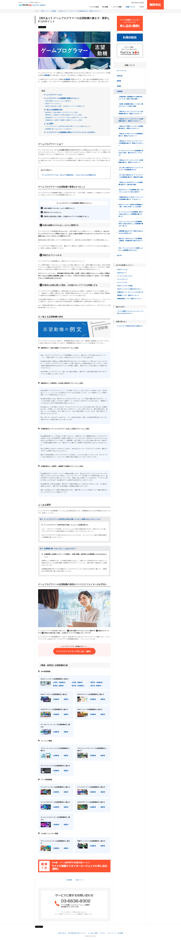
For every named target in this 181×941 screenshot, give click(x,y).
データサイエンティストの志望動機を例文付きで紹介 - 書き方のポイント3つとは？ (131, 153)
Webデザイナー (122, 273)
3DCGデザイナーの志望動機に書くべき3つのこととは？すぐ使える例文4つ (131, 191)
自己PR (119, 255)
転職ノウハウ (80, 880)
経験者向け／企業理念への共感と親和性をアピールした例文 (63, 115)
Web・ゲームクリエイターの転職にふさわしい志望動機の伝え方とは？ (131, 249)
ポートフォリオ (121, 70)
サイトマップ (111, 933)
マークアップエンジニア (124, 276)
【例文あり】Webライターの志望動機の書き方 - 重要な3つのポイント (131, 135)
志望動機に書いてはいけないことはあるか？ (58, 129)
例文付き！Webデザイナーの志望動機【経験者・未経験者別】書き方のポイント (131, 241)
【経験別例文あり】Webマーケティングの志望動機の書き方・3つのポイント (131, 198)
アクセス (102, 933)
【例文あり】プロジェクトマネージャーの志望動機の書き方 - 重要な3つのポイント (131, 143)
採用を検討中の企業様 (137, 2)
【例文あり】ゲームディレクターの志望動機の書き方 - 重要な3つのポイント (131, 161)
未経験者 (56, 699)
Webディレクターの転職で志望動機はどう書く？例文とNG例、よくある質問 (131, 206)
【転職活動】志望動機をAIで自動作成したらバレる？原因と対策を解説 (131, 98)
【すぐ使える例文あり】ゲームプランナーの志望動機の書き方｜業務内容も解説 (131, 176)
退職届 (119, 86)
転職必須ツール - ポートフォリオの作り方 (130, 292)
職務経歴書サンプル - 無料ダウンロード (129, 298)
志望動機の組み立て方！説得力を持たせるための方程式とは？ (131, 232)
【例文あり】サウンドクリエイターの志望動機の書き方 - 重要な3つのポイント (131, 112)
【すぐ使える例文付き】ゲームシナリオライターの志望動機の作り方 (131, 169)
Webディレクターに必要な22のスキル (129, 289)
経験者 (66, 699)
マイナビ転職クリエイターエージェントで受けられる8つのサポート (130, 312)
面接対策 (119, 76)
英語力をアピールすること (53, 103)
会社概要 (120, 933)
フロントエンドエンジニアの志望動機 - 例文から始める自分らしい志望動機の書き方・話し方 (131, 224)
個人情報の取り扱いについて (77, 933)
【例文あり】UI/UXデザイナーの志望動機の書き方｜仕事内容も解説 (131, 183)
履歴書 (119, 81)
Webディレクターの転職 (124, 286)
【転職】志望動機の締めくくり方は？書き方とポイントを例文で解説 (131, 105)
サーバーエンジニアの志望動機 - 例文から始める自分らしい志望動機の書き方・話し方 (131, 214)
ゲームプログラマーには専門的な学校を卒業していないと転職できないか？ (68, 126)
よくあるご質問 (93, 933)
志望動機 (69, 880)
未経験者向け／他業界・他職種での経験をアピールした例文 (63, 120)
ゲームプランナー (122, 279)
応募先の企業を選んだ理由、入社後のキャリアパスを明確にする (65, 106)
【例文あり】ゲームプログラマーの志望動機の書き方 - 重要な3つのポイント (131, 120)
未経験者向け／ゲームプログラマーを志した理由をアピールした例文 (66, 117)
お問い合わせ (62, 933)
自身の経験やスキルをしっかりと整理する (58, 101)
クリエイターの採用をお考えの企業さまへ (130, 326)
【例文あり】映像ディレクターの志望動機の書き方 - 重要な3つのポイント (131, 127)
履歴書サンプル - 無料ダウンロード (128, 295)
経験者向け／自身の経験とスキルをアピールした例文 (61, 112)
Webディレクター (122, 269)
